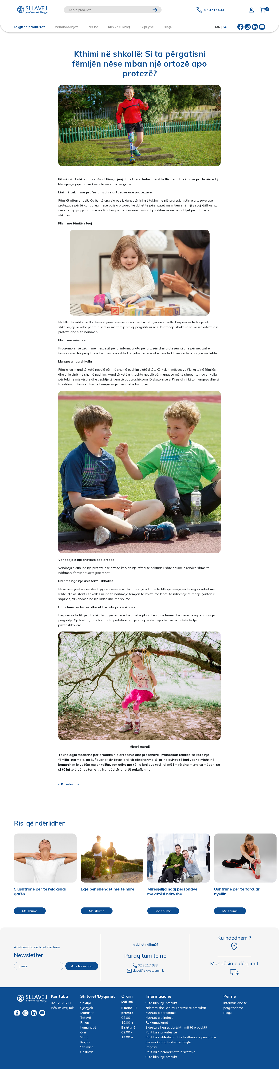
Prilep (84, 1022)
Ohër (84, 1032)
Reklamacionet (156, 1022)
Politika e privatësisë (161, 1032)
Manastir (87, 1013)
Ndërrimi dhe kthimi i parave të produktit (175, 1008)
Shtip (84, 1037)
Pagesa (151, 1047)
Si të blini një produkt (161, 1003)
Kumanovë (88, 1027)
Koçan (85, 1042)
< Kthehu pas (68, 784)
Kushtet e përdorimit (160, 1013)
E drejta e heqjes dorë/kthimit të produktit (176, 1027)
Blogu (227, 1013)
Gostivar (86, 1052)
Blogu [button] (168, 27)
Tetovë (85, 1017)
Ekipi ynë (147, 27)
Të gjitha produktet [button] (29, 27)
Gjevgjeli (86, 1008)
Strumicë (86, 1047)
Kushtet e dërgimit (159, 1017)
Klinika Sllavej (119, 27)
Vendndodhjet (66, 27)
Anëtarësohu (82, 966)
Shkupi (85, 1003)
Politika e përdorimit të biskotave (170, 1052)
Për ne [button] (93, 27)
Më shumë (30, 911)
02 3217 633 (214, 10)
